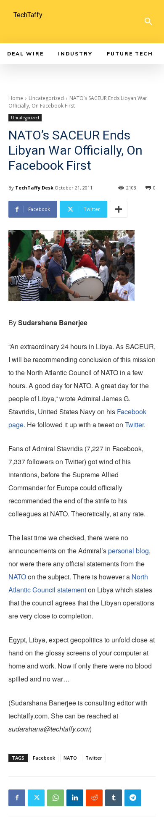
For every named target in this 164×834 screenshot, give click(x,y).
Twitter (133, 424)
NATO (17, 576)
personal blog (128, 550)
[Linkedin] (74, 797)
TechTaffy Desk (34, 187)
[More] (118, 209)
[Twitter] (36, 797)
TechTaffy (27, 15)
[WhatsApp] (55, 797)
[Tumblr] (113, 797)
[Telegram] (132, 797)
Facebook (44, 758)
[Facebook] (16, 797)
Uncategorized (46, 98)
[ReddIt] (94, 797)
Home (15, 98)
